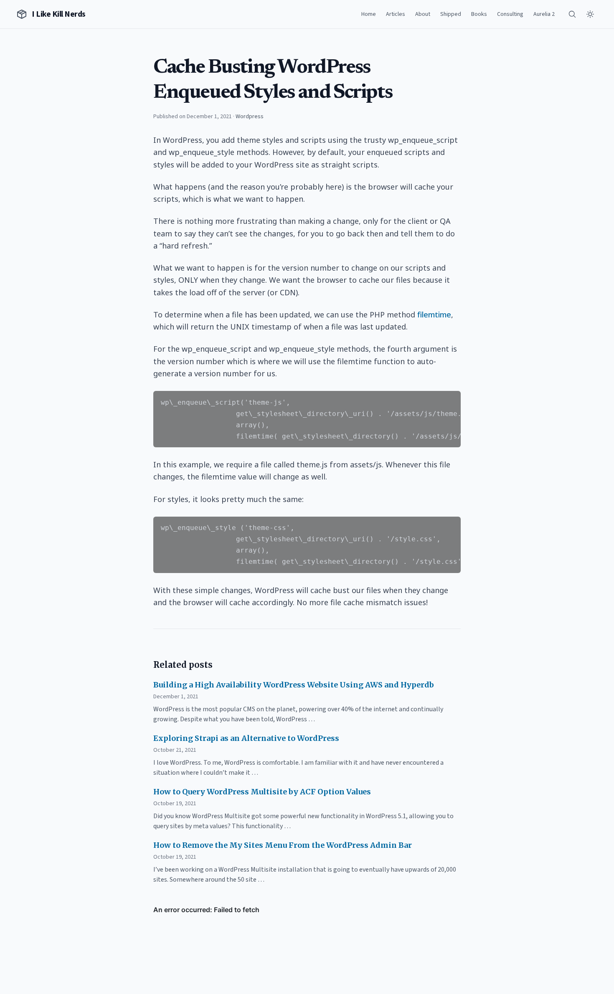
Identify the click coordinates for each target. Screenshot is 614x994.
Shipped (450, 14)
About (422, 14)
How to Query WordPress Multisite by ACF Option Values (262, 791)
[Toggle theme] (590, 14)
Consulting (510, 14)
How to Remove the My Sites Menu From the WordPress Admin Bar (282, 845)
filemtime (434, 314)
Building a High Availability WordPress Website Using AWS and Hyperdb (293, 685)
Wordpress (250, 116)
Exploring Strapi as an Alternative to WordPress (246, 738)
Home (368, 14)
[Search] (572, 14)
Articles (395, 14)
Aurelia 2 (544, 14)
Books (479, 14)
